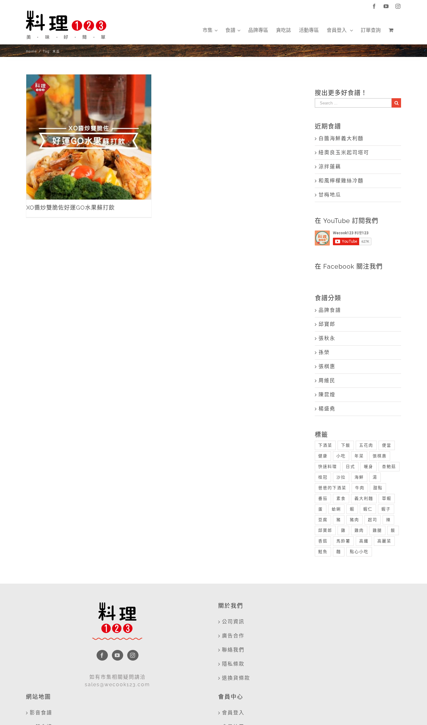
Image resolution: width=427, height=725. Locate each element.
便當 (386, 445)
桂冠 (323, 477)
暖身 (368, 466)
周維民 (327, 380)
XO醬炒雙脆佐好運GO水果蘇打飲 (89, 130)
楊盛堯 (327, 409)
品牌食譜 (330, 310)
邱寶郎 (327, 324)
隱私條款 (233, 664)
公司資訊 (233, 622)
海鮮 (359, 477)
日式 (350, 466)
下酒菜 (325, 445)
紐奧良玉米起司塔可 (344, 152)
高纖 (364, 541)
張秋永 (327, 338)
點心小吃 (359, 551)
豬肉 (354, 519)
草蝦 (386, 498)
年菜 (359, 456)
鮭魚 (323, 551)
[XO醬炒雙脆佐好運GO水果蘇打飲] (88, 137)
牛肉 (359, 487)
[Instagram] (132, 655)
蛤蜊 (336, 509)
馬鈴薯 (343, 541)
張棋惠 (327, 366)
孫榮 (324, 352)
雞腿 (377, 530)
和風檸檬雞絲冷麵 (341, 181)
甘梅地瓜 (330, 195)
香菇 (323, 541)
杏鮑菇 (389, 466)
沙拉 (341, 477)
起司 (372, 519)
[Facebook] (102, 655)
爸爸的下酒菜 (332, 487)
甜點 (378, 487)
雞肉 (359, 530)
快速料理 (327, 466)
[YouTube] (117, 655)
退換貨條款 (236, 678)
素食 (341, 498)
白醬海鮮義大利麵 (341, 138)
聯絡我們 (233, 650)
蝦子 (386, 509)
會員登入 (233, 713)
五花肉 (366, 445)
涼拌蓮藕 (330, 167)
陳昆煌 (327, 395)
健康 (323, 456)
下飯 (345, 445)
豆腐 (323, 519)
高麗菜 (384, 541)
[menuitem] (210, 30)
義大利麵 (363, 498)
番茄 (323, 498)
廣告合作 (233, 636)
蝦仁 (368, 509)
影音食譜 (41, 713)
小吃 (341, 456)
